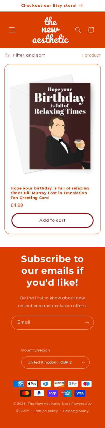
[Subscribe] (87, 322)
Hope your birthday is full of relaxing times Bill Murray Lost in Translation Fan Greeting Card (50, 193)
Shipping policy (76, 411)
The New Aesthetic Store (49, 403)
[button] (11, 29)
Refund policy (46, 411)
